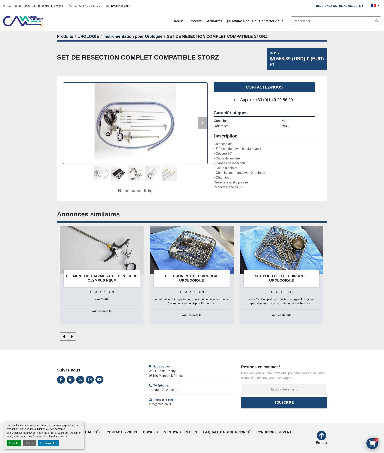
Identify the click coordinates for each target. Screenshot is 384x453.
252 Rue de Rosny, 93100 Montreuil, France (35, 5)
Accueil (179, 21)
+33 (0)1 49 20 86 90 (86, 5)
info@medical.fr (120, 5)
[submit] (377, 21)
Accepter (14, 443)
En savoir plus (48, 443)
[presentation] (64, 336)
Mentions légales (180, 432)
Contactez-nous (271, 21)
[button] (196, 21)
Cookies (150, 432)
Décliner (29, 443)
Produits (194, 21)
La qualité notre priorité (226, 432)
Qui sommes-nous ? (240, 21)
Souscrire (284, 402)
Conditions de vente (275, 432)
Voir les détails (102, 311)
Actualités (214, 21)
